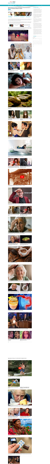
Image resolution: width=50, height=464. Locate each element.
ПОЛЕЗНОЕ (11, 5)
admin (12, 10)
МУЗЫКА (16, 5)
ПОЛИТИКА (22, 5)
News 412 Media (11, 3)
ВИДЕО (13, 5)
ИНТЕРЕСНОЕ (19, 5)
